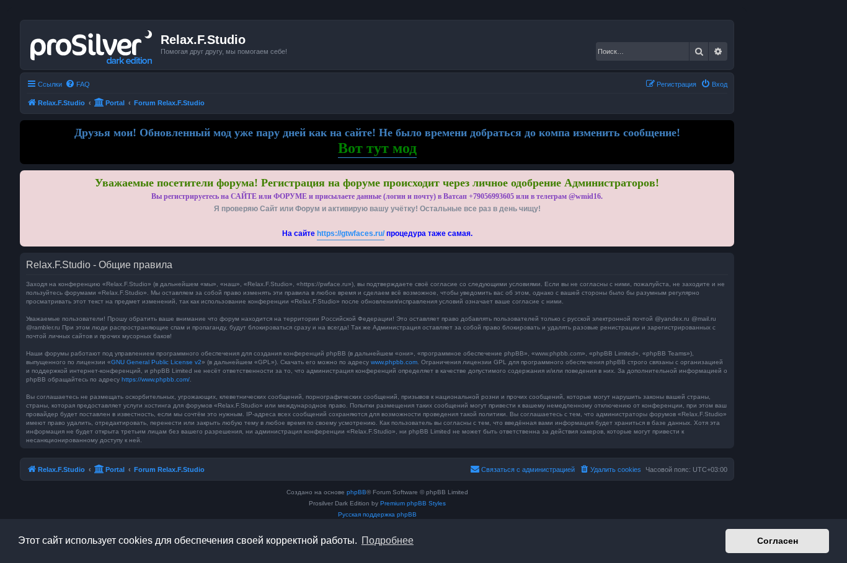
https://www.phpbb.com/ (156, 379)
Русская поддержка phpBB (377, 514)
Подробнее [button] (387, 540)
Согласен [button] (777, 541)
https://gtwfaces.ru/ (350, 233)
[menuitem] (77, 84)
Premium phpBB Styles (413, 503)
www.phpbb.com (394, 362)
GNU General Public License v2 (156, 362)
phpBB (356, 492)
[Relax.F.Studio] (92, 45)
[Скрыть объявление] (726, 177)
